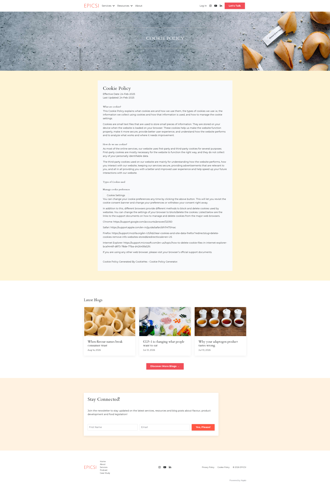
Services (103, 467)
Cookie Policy (223, 467)
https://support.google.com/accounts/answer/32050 (142, 221)
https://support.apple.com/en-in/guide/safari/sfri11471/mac (143, 227)
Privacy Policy (208, 467)
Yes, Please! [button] (203, 427)
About (138, 5)
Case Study (105, 473)
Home (103, 461)
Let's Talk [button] (235, 5)
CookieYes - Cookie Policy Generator (156, 261)
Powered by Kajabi (237, 480)
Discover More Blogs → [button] (165, 366)
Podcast (103, 470)
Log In (203, 5)
